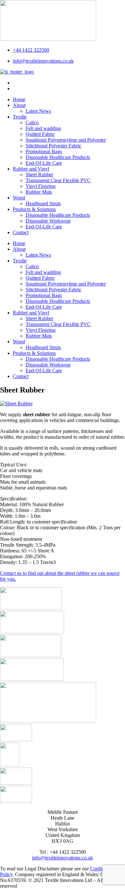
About (19, 105)
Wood (19, 197)
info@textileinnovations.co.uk (62, 857)
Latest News (38, 111)
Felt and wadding (43, 128)
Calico (32, 122)
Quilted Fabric (40, 134)
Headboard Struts (43, 203)
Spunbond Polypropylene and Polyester (66, 140)
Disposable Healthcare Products (58, 157)
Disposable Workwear (48, 221)
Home (19, 99)
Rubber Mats (39, 192)
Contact (21, 232)
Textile (20, 116)
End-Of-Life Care (44, 163)
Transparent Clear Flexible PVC (58, 180)
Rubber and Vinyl (31, 169)
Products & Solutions (34, 209)
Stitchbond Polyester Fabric (53, 145)
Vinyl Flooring (40, 186)
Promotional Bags (44, 151)
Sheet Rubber (39, 174)
